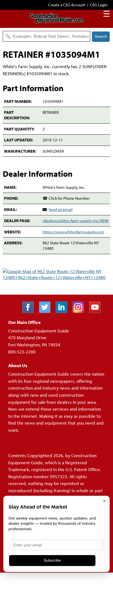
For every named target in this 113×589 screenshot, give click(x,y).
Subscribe (52, 560)
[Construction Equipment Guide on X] (47, 311)
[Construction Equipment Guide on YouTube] (97, 311)
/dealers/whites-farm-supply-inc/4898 (76, 220)
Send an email (61, 209)
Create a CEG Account (66, 4)
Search (101, 36)
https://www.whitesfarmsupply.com (73, 231)
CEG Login (99, 4)
